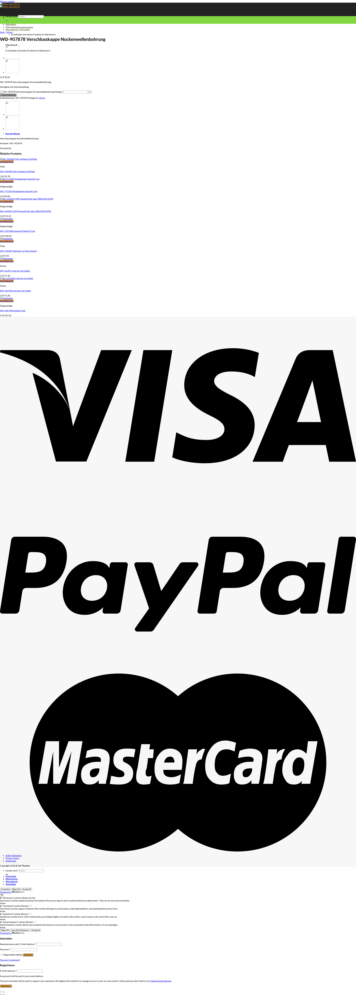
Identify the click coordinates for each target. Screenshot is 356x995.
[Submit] (7, 20)
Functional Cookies (12, 905)
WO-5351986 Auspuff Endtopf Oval (17, 231)
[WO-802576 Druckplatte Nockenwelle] (12, 72)
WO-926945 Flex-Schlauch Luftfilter (17, 171)
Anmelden (28, 955)
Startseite (11, 876)
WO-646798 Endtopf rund (12, 310)
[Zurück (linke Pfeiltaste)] (1, 994)
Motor (9, 32)
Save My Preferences (20, 930)
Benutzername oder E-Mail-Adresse (18, 944)
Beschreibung (13, 133)
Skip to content (7, 1)
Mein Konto (12, 879)
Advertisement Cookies (14, 922)
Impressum (11, 860)
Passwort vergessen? (10, 960)
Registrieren (6, 986)
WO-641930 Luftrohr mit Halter (15, 290)
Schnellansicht (6, 161)
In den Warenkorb (8, 95)
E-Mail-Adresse (8, 970)
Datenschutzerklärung (160, 981)
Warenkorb (12, 881)
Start (2, 32)
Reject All (16, 889)
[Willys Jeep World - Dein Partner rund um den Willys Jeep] (10, 5)
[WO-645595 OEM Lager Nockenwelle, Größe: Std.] (12, 58)
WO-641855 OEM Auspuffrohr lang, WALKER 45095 (25, 211)
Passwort (5, 949)
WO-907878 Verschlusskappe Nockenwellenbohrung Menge (32, 91)
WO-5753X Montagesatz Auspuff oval (18, 191)
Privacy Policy (12, 858)
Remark (25, 905)
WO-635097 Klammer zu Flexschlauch (18, 251)
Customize (5, 889)
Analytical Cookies (12, 914)
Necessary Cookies (12, 897)
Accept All (27, 889)
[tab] (181, 133)
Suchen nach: (12, 16)
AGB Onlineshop (14, 855)
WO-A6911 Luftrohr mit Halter (15, 270)
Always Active (28, 897)
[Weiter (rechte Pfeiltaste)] (4, 994)
